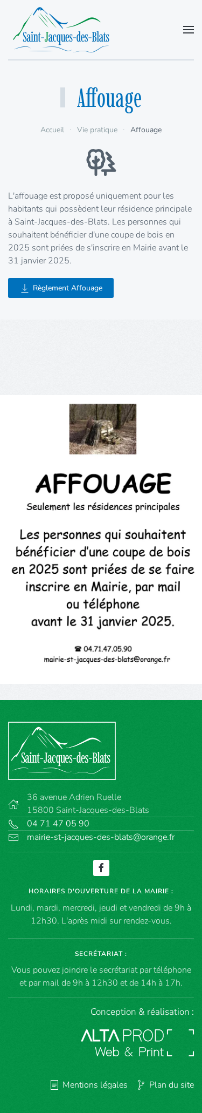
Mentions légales (95, 1085)
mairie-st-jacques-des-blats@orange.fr (101, 837)
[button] (188, 29)
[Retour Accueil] (64, 29)
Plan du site (171, 1085)
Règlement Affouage (67, 288)
